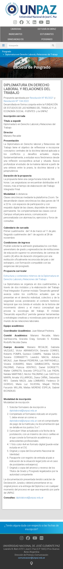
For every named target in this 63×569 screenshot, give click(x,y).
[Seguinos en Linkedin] (34, 23)
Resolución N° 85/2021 (42, 97)
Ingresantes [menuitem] (11, 35)
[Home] (31, 10)
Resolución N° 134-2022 (16, 101)
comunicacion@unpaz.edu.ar (31, 558)
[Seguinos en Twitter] (28, 23)
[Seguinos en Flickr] (48, 23)
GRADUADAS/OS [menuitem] (12, 40)
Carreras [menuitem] (10, 30)
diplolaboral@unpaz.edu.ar (23, 410)
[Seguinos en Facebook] (21, 23)
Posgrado (6, 51)
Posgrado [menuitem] (42, 40)
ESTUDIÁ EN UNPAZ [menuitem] (44, 30)
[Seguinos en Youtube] (41, 23)
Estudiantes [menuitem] (43, 35)
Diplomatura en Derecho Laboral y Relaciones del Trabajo (31, 54)
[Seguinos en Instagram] (15, 23)
